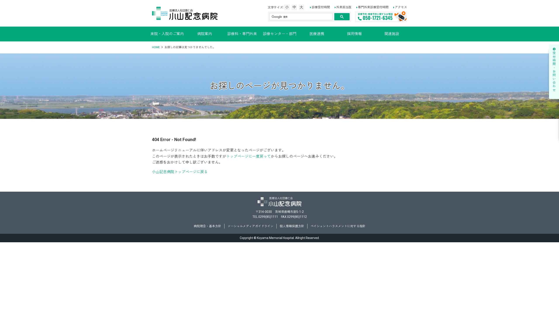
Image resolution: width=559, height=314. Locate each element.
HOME (156, 47)
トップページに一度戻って (248, 156)
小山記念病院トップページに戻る (180, 172)
